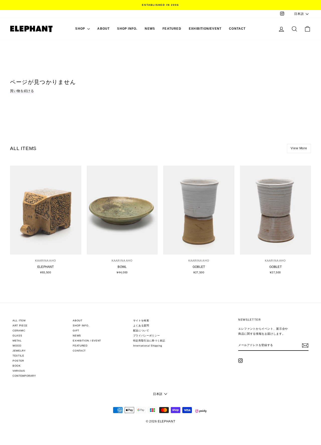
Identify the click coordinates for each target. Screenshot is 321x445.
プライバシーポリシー (146, 335)
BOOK (17, 365)
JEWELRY (19, 350)
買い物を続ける (22, 91)
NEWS (150, 28)
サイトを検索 (141, 320)
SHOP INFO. (127, 28)
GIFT (76, 330)
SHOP (80, 28)
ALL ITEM (19, 320)
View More (299, 148)
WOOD (17, 345)
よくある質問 (141, 325)
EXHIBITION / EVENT (87, 340)
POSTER (18, 360)
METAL (17, 340)
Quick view (45, 248)
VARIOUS (19, 370)
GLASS (17, 335)
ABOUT (103, 28)
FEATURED (172, 28)
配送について (141, 330)
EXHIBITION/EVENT (205, 28)
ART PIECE (20, 325)
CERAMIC (19, 330)
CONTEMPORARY (24, 375)
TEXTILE (18, 355)
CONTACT (237, 28)
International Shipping (147, 345)
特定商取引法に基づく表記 (149, 340)
